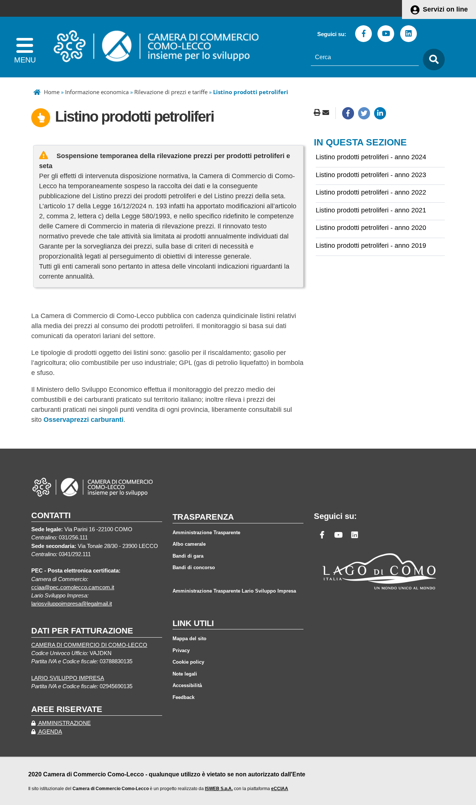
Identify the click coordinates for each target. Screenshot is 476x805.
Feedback (183, 697)
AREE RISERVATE (66, 709)
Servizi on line (445, 9)
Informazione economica (97, 92)
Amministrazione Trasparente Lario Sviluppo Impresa (234, 591)
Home (52, 92)
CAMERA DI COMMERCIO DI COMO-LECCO (89, 645)
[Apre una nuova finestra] (348, 113)
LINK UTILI (193, 623)
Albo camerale (189, 544)
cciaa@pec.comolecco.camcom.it (72, 587)
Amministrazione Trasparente (206, 532)
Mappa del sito (189, 638)
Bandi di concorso (194, 567)
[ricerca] (432, 60)
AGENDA (49, 732)
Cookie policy (188, 662)
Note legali (185, 674)
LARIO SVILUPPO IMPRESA (67, 678)
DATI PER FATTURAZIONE (82, 630)
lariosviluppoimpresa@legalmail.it (71, 604)
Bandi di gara (188, 556)
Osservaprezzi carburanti (83, 419)
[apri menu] (24, 47)
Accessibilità (187, 685)
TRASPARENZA (203, 517)
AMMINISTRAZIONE (64, 723)
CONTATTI (51, 515)
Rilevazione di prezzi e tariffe (171, 92)
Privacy (181, 650)
